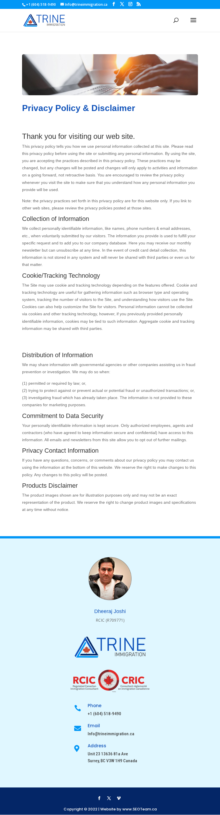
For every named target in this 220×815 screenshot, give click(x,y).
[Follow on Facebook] (99, 798)
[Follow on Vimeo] (118, 798)
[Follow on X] (109, 798)
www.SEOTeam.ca (139, 809)
